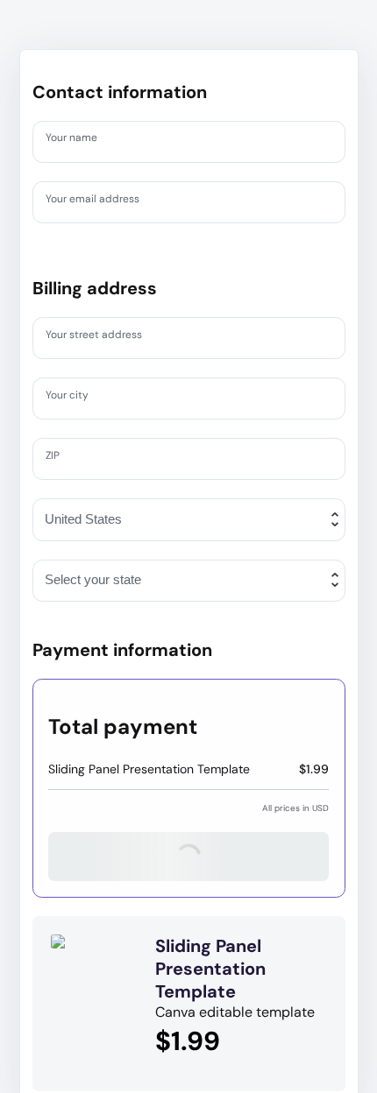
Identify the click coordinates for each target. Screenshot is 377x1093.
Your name (77, 141)
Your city (71, 397)
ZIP (55, 458)
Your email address (101, 201)
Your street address (103, 337)
